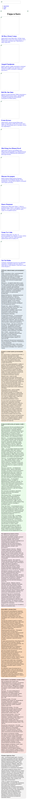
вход (5, 8)
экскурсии (6, 6)
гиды (5, 7)
